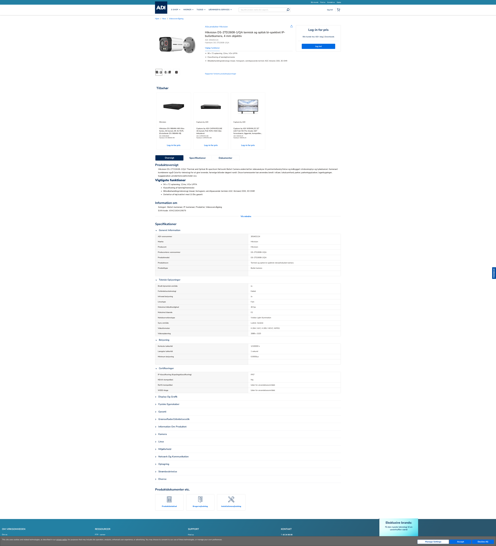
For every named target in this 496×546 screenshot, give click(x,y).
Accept (460, 541)
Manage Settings (433, 541)
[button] (494, 273)
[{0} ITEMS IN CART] (339, 10)
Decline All (483, 541)
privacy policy (61, 539)
